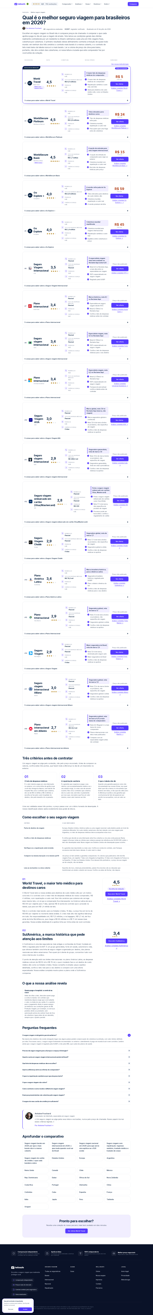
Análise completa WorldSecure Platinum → (119, 127)
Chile (81, 1170)
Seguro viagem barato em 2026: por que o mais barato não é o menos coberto (35, 1147)
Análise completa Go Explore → (119, 237)
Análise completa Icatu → (120, 464)
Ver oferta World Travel (76, 1231)
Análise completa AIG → (121, 506)
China (109, 1185)
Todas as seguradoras (52, 1271)
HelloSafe (25, 12)
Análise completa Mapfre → (120, 733)
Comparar (133, 4)
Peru (81, 1199)
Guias (88, 4)
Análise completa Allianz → (120, 693)
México (110, 1170)
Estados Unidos (58, 1158)
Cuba (54, 1192)
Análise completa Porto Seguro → (119, 658)
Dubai (54, 1178)
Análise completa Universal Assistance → (120, 385)
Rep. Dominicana (31, 1178)
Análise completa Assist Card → (120, 311)
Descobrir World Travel (116, 894)
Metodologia (125, 1280)
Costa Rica (29, 1185)
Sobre (107, 4)
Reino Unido (29, 1170)
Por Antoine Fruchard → (44, 1125)
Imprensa (99, 1280)
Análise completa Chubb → (119, 547)
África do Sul (84, 1178)
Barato (47, 1275)
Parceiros (99, 1288)
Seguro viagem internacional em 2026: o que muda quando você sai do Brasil (62, 1147)
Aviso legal (125, 1271)
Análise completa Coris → (120, 347)
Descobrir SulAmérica (116, 941)
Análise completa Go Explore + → (119, 201)
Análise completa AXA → (119, 424)
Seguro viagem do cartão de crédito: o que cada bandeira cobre (34, 1160)
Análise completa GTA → (120, 273)
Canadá (55, 1170)
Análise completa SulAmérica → (119, 584)
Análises (79, 4)
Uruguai (28, 1207)
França (109, 1192)
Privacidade (125, 1275)
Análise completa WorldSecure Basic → (119, 165)
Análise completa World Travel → (119, 89)
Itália (26, 1199)
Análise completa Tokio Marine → (120, 622)
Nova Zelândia (112, 1178)
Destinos (97, 4)
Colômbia (28, 1192)
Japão (54, 1199)
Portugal (55, 1185)
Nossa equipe (100, 1275)
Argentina (110, 1158)
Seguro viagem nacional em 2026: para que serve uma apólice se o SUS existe (89, 1147)
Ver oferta (119, 84)
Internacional (49, 1280)
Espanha (82, 1192)
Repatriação (49, 1288)
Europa (82, 1158)
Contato (98, 1284)
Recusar (10, 1309)
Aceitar (25, 1309)
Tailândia (110, 1199)
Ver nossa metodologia (120, 64)
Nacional (48, 1284)
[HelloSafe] (19, 4)
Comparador (67, 4)
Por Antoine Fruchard (33, 28)
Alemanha (83, 1185)
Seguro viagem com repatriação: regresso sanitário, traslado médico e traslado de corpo (117, 1147)
